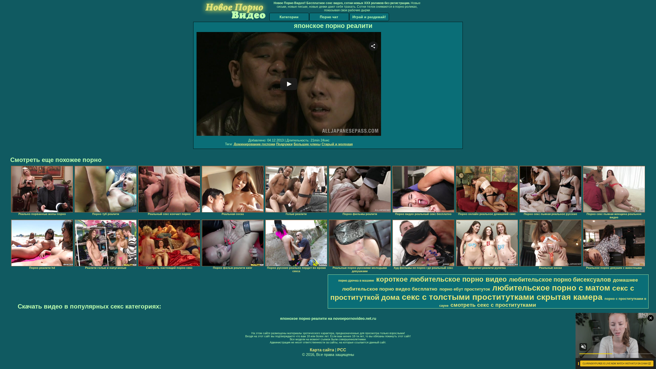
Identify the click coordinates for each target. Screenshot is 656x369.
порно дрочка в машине (356, 280)
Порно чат (329, 17)
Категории (289, 17)
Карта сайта (322, 350)
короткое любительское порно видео (441, 279)
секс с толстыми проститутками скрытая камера (502, 297)
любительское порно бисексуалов (560, 279)
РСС (341, 350)
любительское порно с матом (551, 287)
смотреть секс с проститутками (493, 305)
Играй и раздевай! (369, 17)
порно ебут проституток (464, 289)
